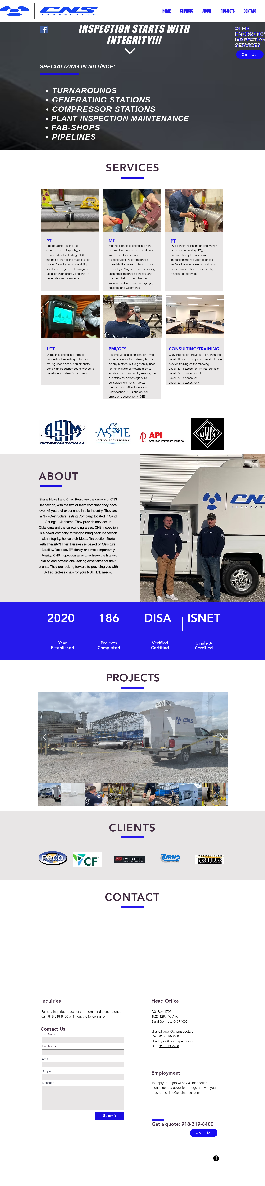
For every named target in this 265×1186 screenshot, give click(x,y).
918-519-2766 (169, 1046)
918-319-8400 (58, 1016)
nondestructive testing (63, 255)
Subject (47, 1071)
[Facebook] (44, 29)
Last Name (49, 1046)
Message (48, 1082)
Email (45, 1058)
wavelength (61, 269)
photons (80, 274)
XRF (129, 392)
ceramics (191, 274)
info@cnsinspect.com (184, 1092)
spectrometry (129, 396)
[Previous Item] (44, 737)
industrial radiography (63, 250)
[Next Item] (221, 737)
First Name (49, 1034)
